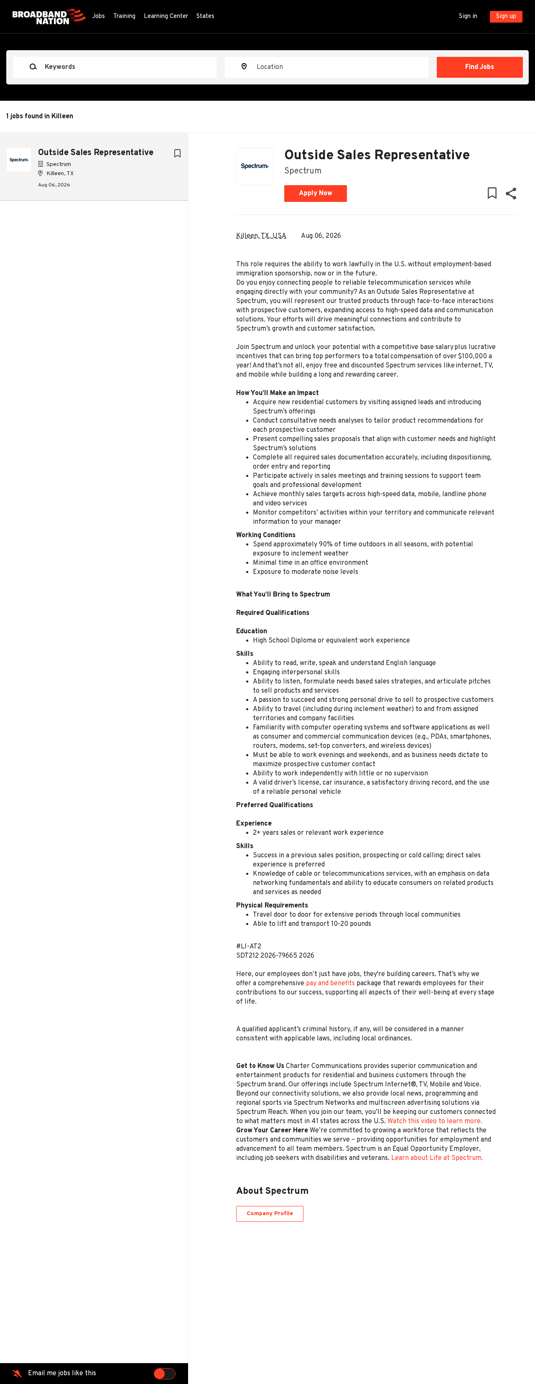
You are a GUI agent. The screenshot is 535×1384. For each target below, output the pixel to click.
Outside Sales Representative (95, 153)
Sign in (468, 16)
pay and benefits (330, 983)
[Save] (177, 154)
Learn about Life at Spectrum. (437, 1158)
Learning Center (166, 16)
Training (124, 16)
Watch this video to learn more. (434, 1121)
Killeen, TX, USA (261, 236)
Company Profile (270, 1213)
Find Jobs (479, 67)
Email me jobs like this (62, 1373)
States (205, 16)
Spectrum (302, 171)
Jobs (98, 16)
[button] (510, 195)
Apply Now (315, 193)
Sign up (506, 16)
